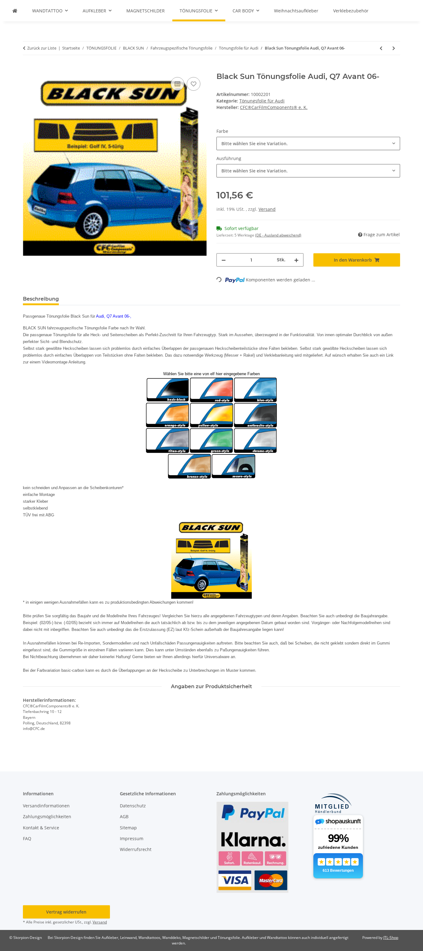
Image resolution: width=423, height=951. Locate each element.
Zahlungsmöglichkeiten (47, 816)
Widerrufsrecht (135, 849)
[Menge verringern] (223, 260)
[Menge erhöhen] (296, 260)
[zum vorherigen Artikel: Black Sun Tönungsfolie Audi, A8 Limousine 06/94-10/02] (381, 48)
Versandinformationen (46, 806)
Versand (267, 209)
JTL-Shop (390, 937)
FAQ (27, 838)
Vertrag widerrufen (66, 912)
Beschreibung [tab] (41, 299)
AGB (124, 816)
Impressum (131, 838)
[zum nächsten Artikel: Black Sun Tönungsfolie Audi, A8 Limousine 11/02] (393, 48)
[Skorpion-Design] (15, 10)
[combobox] (308, 143)
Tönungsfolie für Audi (262, 101)
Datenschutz (133, 806)
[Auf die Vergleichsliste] (177, 84)
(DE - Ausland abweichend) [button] (278, 235)
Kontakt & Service (41, 828)
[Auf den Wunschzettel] (193, 84)
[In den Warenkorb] (28, 68)
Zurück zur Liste (41, 48)
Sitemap (128, 828)
